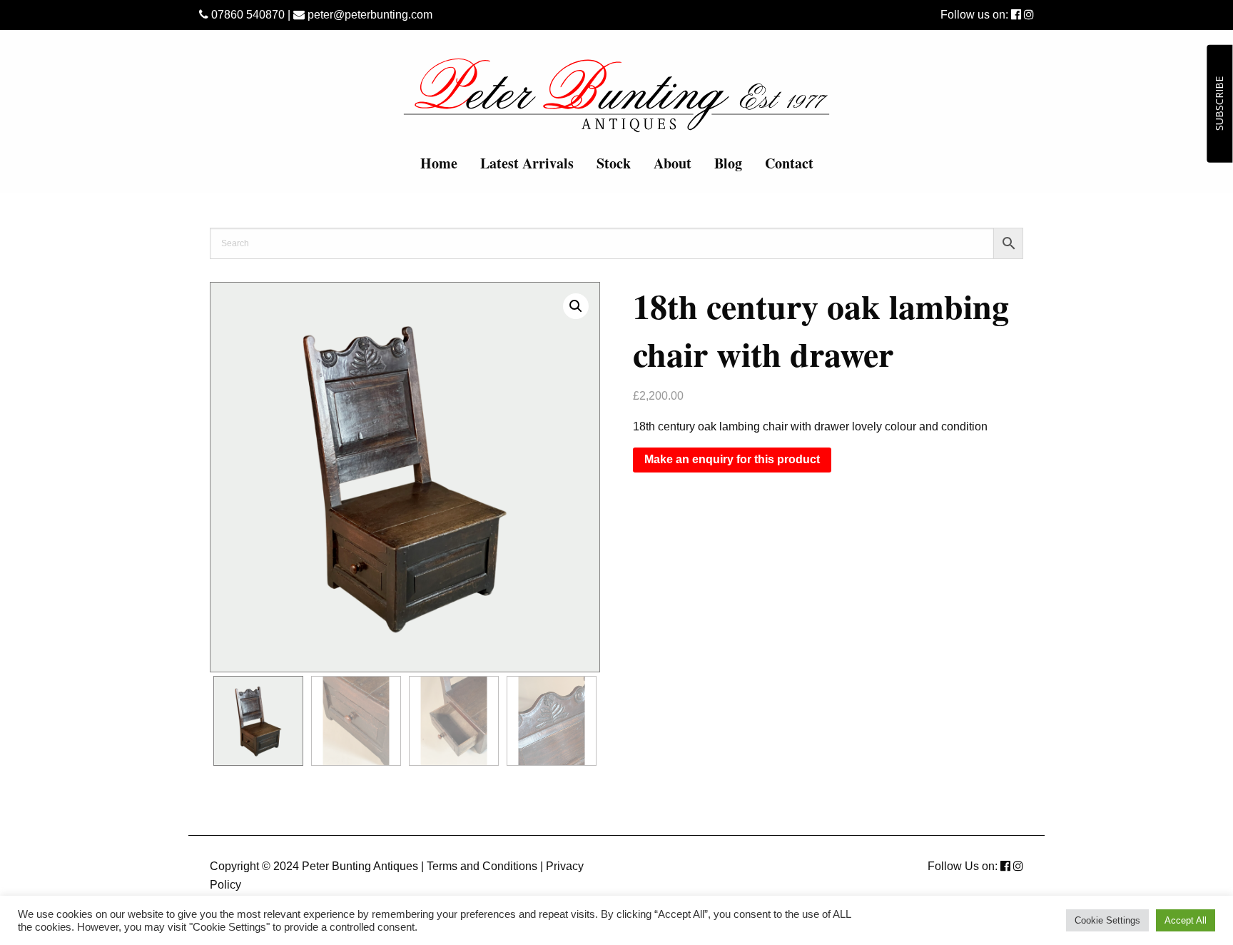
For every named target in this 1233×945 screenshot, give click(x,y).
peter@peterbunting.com (368, 15)
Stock (614, 163)
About (672, 163)
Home (438, 163)
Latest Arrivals (527, 163)
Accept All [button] (1185, 920)
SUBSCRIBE (1219, 103)
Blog (728, 163)
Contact (789, 163)
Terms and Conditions (482, 866)
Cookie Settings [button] (1107, 920)
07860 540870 (246, 15)
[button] (576, 306)
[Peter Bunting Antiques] (616, 95)
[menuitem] (439, 163)
